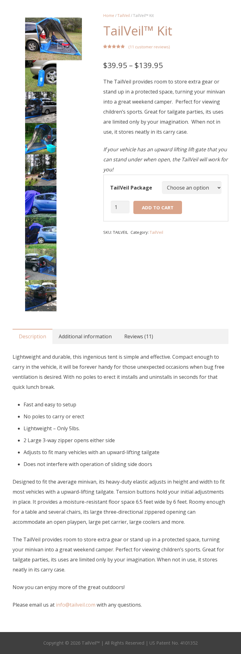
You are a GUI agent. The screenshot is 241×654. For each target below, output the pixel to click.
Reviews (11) (138, 336)
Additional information (85, 336)
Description (32, 336)
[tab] (32, 336)
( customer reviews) (149, 47)
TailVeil (123, 15)
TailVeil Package (131, 187)
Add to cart (158, 207)
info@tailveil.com (75, 604)
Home (108, 15)
